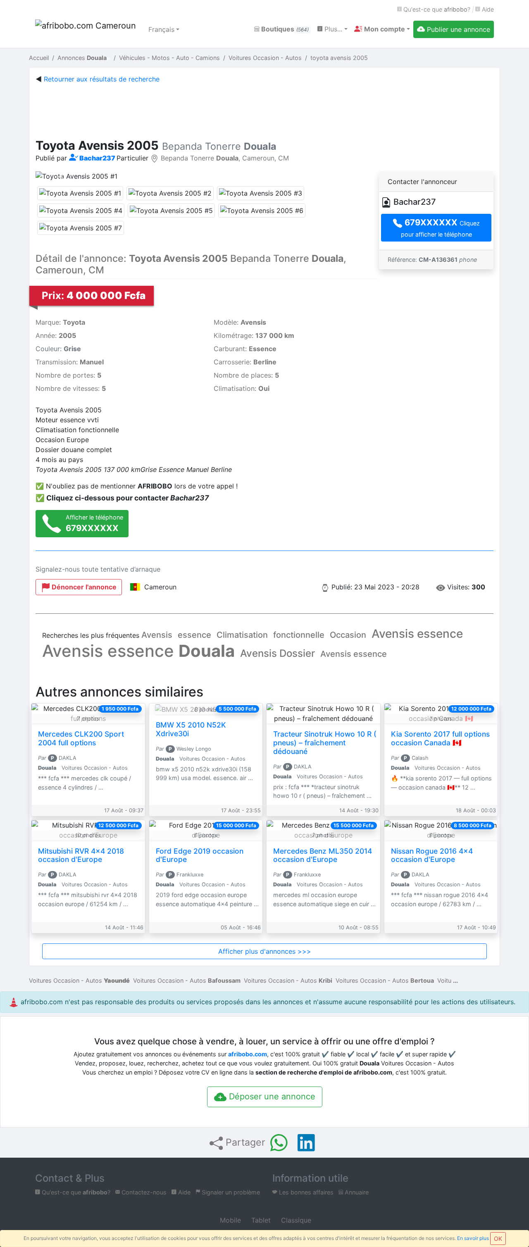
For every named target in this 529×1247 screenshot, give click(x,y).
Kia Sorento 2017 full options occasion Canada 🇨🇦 (440, 738)
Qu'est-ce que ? (436, 9)
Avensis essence (417, 634)
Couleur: (58, 349)
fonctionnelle (298, 635)
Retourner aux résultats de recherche (102, 79)
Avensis (156, 635)
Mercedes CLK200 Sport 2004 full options (81, 738)
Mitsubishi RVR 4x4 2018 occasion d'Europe (81, 855)
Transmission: (70, 362)
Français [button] (161, 29)
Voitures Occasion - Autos (79, 980)
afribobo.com (247, 1054)
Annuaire (356, 1192)
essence (194, 635)
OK (498, 1238)
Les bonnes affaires (305, 1192)
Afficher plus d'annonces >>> (264, 951)
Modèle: (240, 322)
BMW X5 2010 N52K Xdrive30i (191, 729)
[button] (382, 29)
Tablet (260, 1220)
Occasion (348, 635)
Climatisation (242, 635)
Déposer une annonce (270, 1096)
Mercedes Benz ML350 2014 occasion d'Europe (322, 855)
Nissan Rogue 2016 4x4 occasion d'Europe (432, 855)
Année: (56, 335)
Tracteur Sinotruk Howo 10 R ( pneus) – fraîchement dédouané (324, 743)
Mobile (229, 1220)
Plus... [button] (332, 29)
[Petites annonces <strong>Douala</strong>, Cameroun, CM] (86, 29)
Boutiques (284, 29)
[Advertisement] (264, 109)
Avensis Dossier (277, 653)
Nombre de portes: (68, 375)
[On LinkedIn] (306, 1143)
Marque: (60, 322)
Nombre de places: (246, 375)
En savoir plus (473, 1238)
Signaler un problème (230, 1192)
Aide (487, 9)
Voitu (444, 980)
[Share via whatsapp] (279, 1143)
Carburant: (245, 349)
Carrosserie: (245, 362)
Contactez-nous (143, 1192)
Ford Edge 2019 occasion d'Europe (199, 855)
